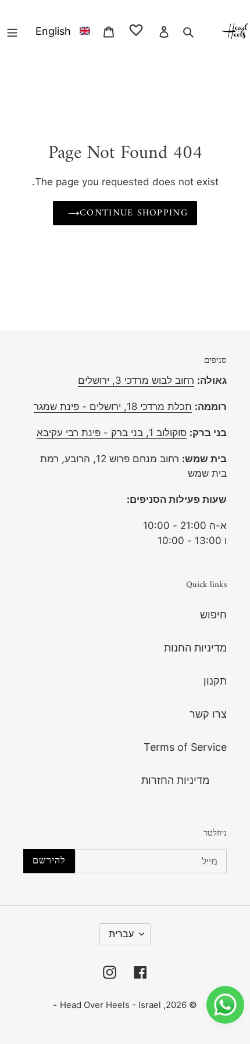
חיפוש (213, 615)
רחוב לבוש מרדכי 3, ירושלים (136, 380)
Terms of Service (185, 747)
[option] (60, 30)
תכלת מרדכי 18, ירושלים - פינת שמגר (113, 406)
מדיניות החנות (195, 648)
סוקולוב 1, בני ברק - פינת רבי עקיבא (112, 432)
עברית (121, 933)
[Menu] (12, 30)
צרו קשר (208, 714)
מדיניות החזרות (175, 780)
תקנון (215, 681)
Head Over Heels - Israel (110, 1004)
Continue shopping (134, 213)
